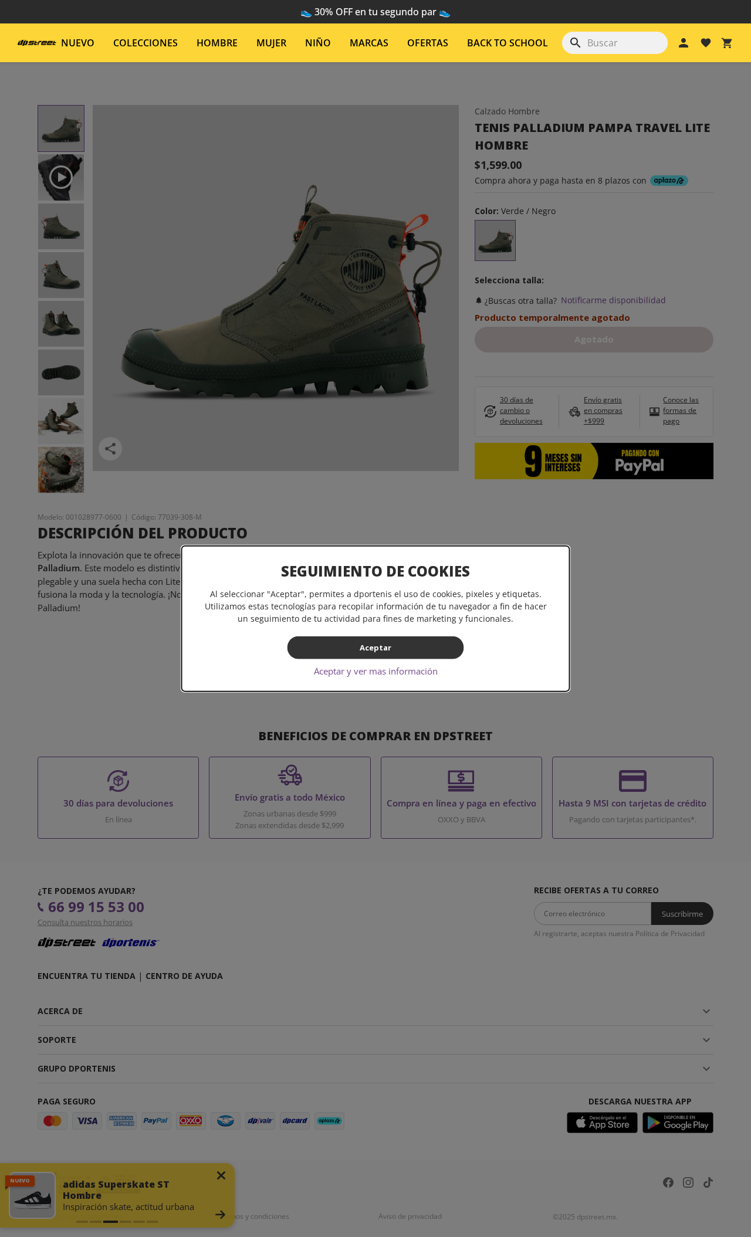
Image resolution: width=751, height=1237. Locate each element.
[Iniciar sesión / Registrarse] (683, 43)
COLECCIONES (145, 42)
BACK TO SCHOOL (507, 42)
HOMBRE (217, 42)
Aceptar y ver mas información (376, 670)
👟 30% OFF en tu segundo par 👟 (375, 11)
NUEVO (77, 42)
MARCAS (369, 42)
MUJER (271, 42)
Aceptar (375, 647)
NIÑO (318, 42)
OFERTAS (427, 42)
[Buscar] (575, 43)
